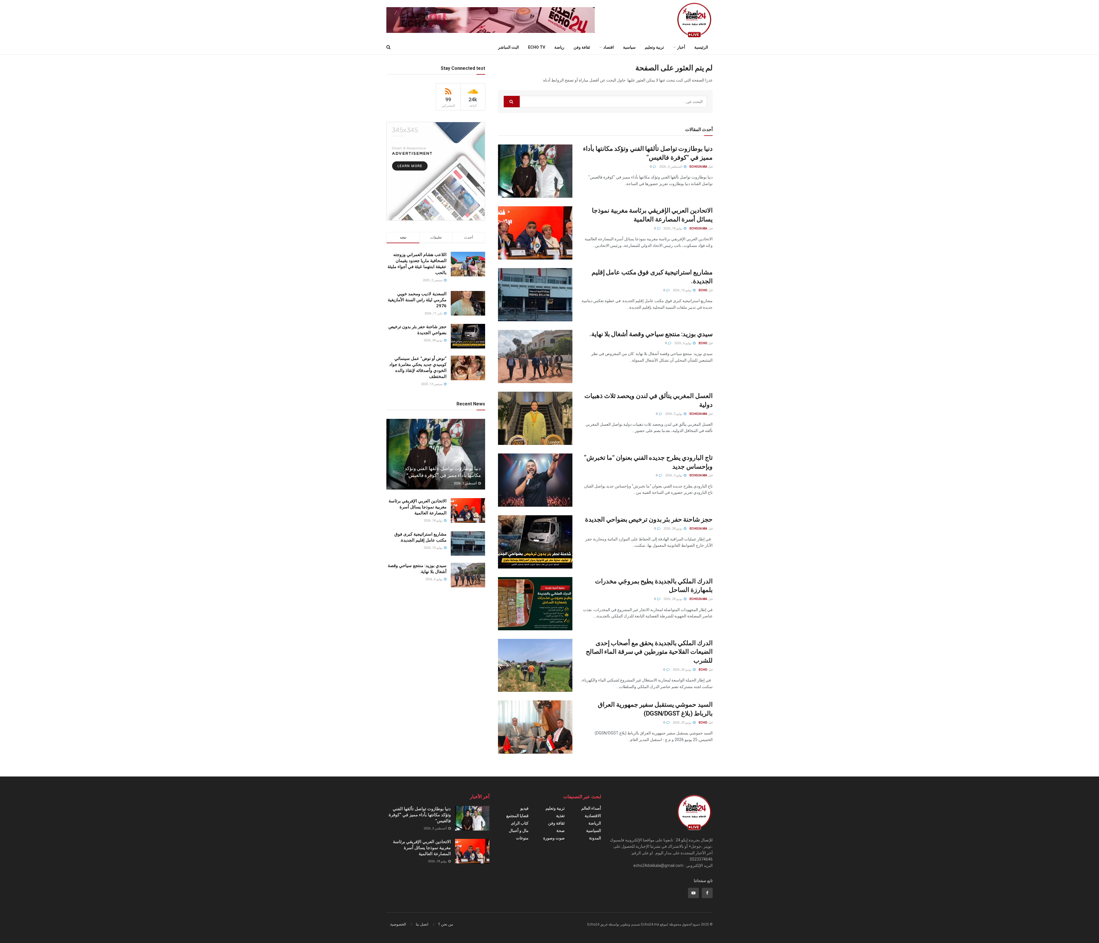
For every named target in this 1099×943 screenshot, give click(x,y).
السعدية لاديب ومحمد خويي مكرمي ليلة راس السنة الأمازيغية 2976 (417, 299)
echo (703, 290)
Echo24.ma (698, 167)
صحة (560, 830)
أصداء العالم (591, 808)
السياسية (593, 830)
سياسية (629, 47)
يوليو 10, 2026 (682, 290)
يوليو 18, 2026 (673, 228)
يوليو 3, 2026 (674, 414)
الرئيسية (701, 47)
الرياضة (594, 823)
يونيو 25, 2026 (682, 722)
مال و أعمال (519, 830)
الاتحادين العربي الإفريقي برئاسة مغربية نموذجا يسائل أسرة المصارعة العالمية (417, 507)
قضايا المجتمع (517, 815)
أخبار (681, 47)
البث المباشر (508, 47)
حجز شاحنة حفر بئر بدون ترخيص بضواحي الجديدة (649, 519)
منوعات (522, 838)
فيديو (524, 808)
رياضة (559, 47)
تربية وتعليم (654, 47)
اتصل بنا (422, 924)
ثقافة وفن (582, 47)
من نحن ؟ (445, 924)
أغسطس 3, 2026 (671, 167)
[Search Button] (512, 101)
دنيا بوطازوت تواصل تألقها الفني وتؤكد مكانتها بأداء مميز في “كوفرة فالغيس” (420, 814)
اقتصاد (608, 47)
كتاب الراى (520, 823)
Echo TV (536, 47)
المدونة (595, 838)
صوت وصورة (554, 838)
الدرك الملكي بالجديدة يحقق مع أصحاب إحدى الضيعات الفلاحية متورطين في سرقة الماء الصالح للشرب (649, 651)
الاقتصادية (593, 815)
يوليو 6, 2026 (683, 343)
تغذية (560, 815)
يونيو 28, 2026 (673, 528)
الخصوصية (398, 924)
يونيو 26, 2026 (682, 669)
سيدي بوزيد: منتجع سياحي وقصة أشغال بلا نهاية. (651, 334)
